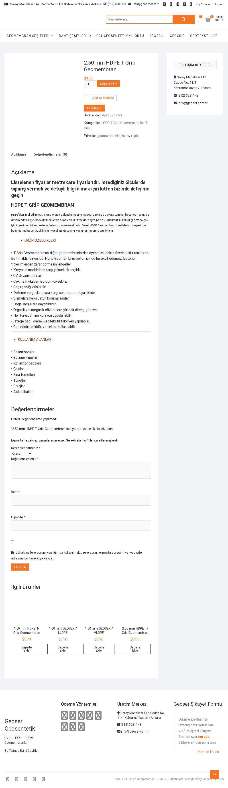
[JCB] (81, 727)
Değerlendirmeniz (25, 459)
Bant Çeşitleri (73, 36)
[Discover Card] (64, 727)
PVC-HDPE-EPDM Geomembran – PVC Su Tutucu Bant (149, 779)
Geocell (157, 36)
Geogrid (177, 36)
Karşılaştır (94, 108)
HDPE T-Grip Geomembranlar (123, 123)
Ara (184, 19)
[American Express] (64, 715)
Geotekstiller (204, 36)
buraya (204, 737)
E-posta (18, 517)
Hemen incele (208, 752)
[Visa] (81, 715)
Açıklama (18, 154)
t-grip (135, 136)
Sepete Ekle (108, 84)
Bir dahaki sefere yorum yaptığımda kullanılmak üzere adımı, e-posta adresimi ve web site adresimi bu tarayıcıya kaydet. (76, 555)
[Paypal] (89, 715)
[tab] (18, 154)
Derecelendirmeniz (26, 448)
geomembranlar (109, 136)
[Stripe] (72, 727)
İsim (15, 492)
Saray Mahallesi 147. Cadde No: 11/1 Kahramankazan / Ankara (192, 82)
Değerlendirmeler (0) (50, 154)
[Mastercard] (72, 715)
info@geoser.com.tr (146, 4)
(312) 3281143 (116, 4)
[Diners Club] (98, 715)
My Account (203, 4)
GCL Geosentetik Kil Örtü (120, 36)
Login (218, 4)
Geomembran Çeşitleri (28, 36)
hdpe (125, 136)
